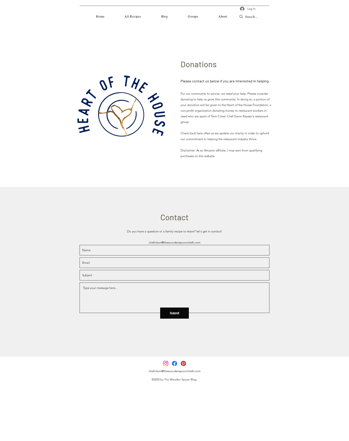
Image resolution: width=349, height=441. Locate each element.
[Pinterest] (183, 363)
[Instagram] (165, 363)
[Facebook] (174, 363)
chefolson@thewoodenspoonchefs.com (175, 242)
